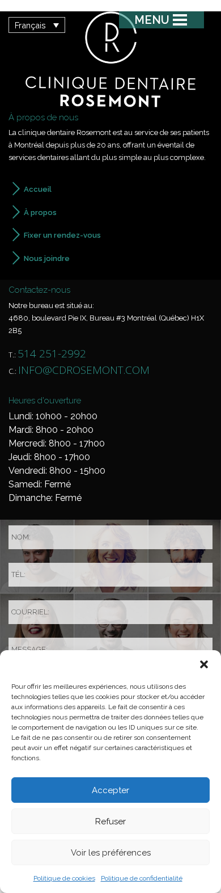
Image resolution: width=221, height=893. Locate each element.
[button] (204, 664)
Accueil (38, 189)
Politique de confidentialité (141, 878)
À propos (40, 212)
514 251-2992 (52, 353)
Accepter (110, 790)
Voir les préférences (111, 853)
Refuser (110, 821)
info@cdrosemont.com (84, 370)
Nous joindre (47, 258)
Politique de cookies (64, 878)
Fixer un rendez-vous (62, 235)
